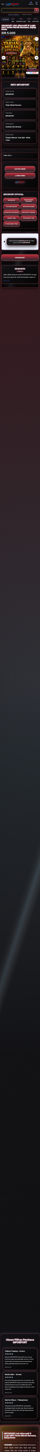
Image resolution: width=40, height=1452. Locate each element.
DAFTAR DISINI (20, 169)
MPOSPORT (20, 258)
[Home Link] (13, 4)
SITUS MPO (8, 1445)
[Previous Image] (3, 57)
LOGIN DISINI (20, 176)
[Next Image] (36, 57)
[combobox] (18, 10)
